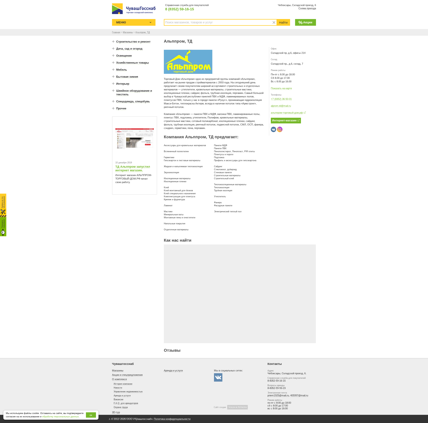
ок (91, 415)
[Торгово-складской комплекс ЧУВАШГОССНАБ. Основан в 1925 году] (133, 8)
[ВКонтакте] (273, 129)
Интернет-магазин (284, 120)
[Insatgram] (279, 129)
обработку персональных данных (60, 416)
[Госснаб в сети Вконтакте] (218, 377)
